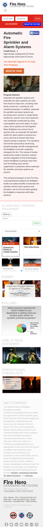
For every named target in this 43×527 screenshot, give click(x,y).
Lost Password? (11, 24)
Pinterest (36, 524)
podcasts (29, 476)
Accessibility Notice (18, 501)
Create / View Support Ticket (20, 499)
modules (14, 473)
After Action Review (31, 247)
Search (36, 223)
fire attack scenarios (12, 476)
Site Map (32, 499)
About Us (11, 497)
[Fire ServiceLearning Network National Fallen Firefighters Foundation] (18, 5)
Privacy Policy (8, 501)
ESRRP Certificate (31, 501)
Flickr (31, 524)
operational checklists (28, 473)
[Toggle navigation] (5, 10)
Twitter (11, 524)
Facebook (6, 524)
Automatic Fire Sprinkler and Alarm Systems (10, 270)
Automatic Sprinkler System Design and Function (32, 271)
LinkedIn (16, 524)
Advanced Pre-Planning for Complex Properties (10, 249)
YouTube (21, 524)
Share (36, 33)
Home (5, 497)
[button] (21, 271)
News (17, 497)
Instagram (26, 524)
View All (6, 214)
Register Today (14, 71)
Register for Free (32, 24)
